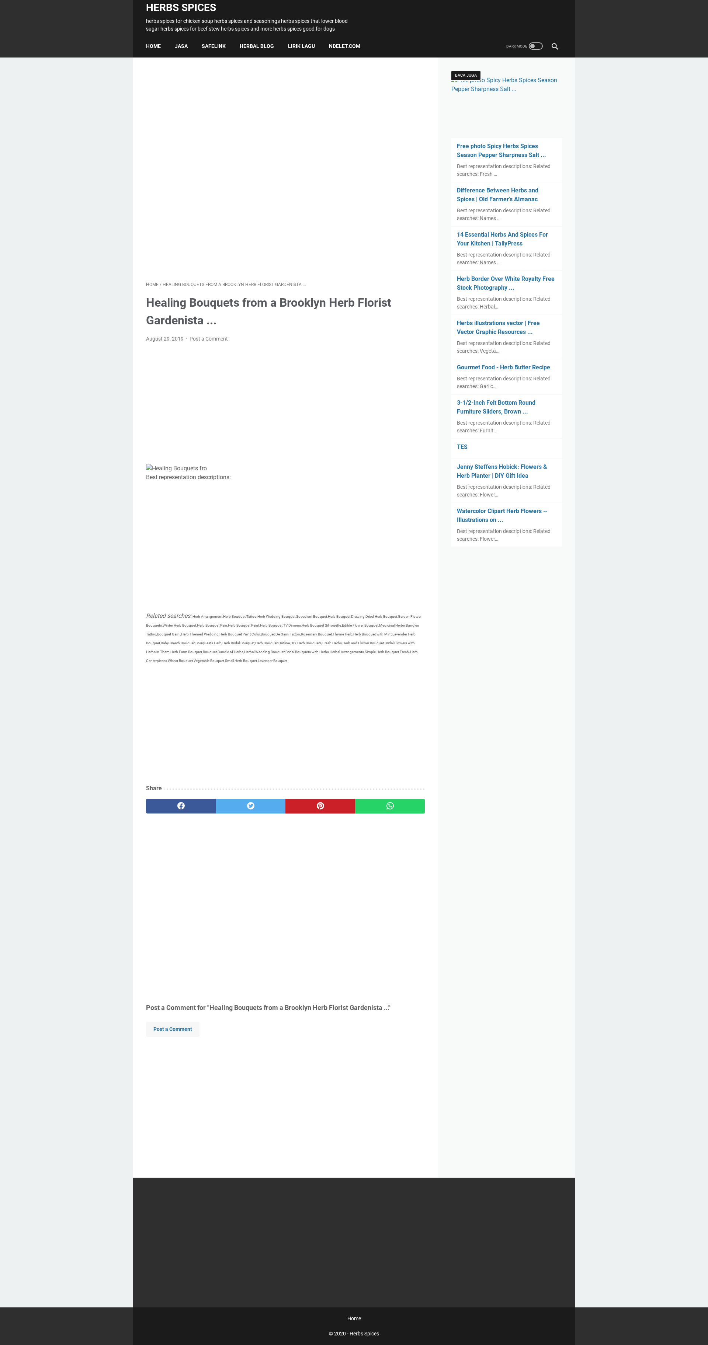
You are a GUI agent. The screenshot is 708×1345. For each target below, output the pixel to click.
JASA (181, 46)
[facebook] (181, 806)
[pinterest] (320, 806)
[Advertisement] (285, 169)
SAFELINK (214, 46)
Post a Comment (209, 339)
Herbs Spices (181, 7)
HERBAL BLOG (257, 46)
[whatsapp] (390, 806)
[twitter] (250, 806)
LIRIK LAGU (301, 46)
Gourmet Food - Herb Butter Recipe (503, 367)
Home (153, 46)
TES (462, 446)
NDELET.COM (344, 46)
